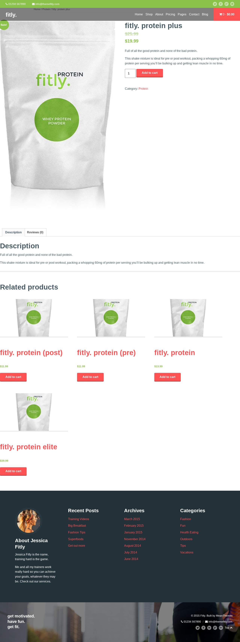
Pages (182, 14)
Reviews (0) (35, 232)
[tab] (13, 232)
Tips (183, 545)
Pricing (170, 14)
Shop (149, 14)
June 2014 (131, 559)
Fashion (185, 519)
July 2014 (130, 552)
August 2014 (132, 545)
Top (227, 627)
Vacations (186, 552)
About (159, 14)
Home (139, 14)
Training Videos (78, 519)
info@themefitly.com (47, 3)
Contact (194, 14)
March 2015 (132, 519)
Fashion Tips (76, 532)
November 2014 (135, 539)
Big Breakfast (77, 525)
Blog (205, 14)
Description (13, 232)
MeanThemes (224, 615)
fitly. (11, 15)
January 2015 (133, 532)
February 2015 (134, 525)
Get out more (76, 545)
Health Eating (189, 532)
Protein (143, 88)
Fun (182, 525)
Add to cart (150, 72)
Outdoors (186, 539)
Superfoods (75, 539)
